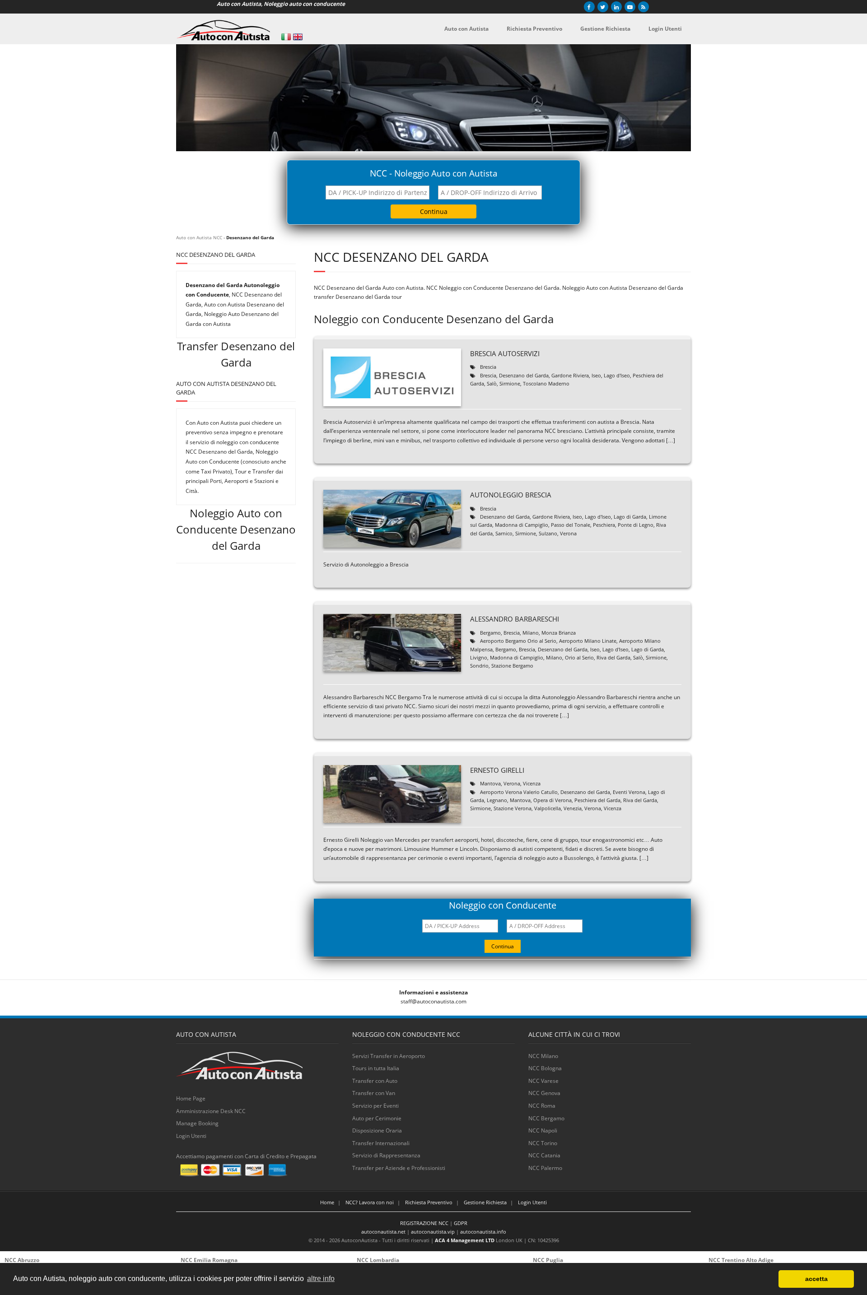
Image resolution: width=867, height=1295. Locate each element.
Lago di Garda (630, 516)
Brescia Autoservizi (505, 353)
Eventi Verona (629, 792)
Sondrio (479, 665)
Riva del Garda (613, 657)
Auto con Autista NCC (199, 237)
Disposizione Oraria (377, 1130)
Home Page (190, 1098)
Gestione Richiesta (485, 1202)
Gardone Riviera (570, 375)
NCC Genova (544, 1093)
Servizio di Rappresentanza (386, 1155)
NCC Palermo (545, 1168)
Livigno (478, 657)
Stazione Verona (512, 808)
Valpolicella (547, 808)
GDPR (460, 1223)
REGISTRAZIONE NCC (424, 1223)
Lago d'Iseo (617, 375)
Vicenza (532, 783)
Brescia (488, 366)
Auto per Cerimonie (376, 1118)
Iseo (596, 375)
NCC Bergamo (546, 1118)
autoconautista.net (383, 1231)
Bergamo (490, 632)
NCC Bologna (545, 1068)
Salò (492, 383)
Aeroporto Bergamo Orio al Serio (518, 640)
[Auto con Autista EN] (298, 37)
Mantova (490, 783)
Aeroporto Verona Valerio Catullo (519, 792)
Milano (530, 632)
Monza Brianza (558, 632)
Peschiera (604, 524)
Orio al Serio (579, 657)
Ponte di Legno (635, 524)
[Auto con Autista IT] (286, 37)
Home (327, 1202)
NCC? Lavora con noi (369, 1202)
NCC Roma (541, 1105)
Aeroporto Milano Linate (587, 640)
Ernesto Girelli (497, 770)
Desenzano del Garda (524, 375)
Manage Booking (197, 1123)
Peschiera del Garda (597, 800)
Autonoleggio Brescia (510, 494)
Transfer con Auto (374, 1081)
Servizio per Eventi (375, 1105)
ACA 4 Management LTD (464, 1240)
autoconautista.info (483, 1231)
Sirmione (509, 383)
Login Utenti (191, 1136)
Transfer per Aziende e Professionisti (398, 1168)
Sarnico (504, 533)
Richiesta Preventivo (428, 1202)
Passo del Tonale (570, 524)
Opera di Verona (552, 800)
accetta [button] (816, 1278)
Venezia (573, 808)
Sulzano (548, 533)
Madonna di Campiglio (521, 524)
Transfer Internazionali (381, 1143)
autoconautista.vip (433, 1231)
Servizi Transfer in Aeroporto (388, 1056)
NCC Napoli (542, 1130)
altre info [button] (321, 1278)
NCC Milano (543, 1056)
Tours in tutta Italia (375, 1068)
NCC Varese (543, 1081)
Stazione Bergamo (512, 665)
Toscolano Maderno (546, 383)
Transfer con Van (373, 1093)
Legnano (497, 800)
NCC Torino (542, 1143)
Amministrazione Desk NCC (211, 1111)
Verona (568, 533)
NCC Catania (544, 1155)
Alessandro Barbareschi (514, 618)
